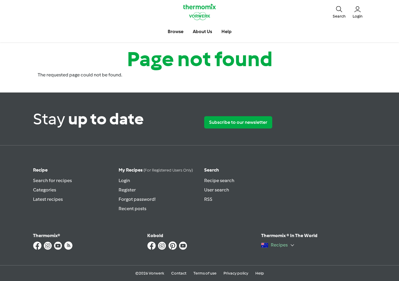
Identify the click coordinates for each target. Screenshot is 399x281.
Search (211, 170)
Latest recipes (48, 199)
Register (127, 190)
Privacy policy (235, 273)
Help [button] (226, 31)
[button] (339, 11)
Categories (44, 190)
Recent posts (132, 208)
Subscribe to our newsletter (238, 122)
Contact (178, 273)
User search (216, 190)
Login (124, 180)
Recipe (40, 170)
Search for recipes (52, 180)
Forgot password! (137, 199)
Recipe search (219, 180)
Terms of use (204, 273)
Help (259, 273)
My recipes (156, 170)
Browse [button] (175, 31)
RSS (208, 199)
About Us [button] (202, 31)
